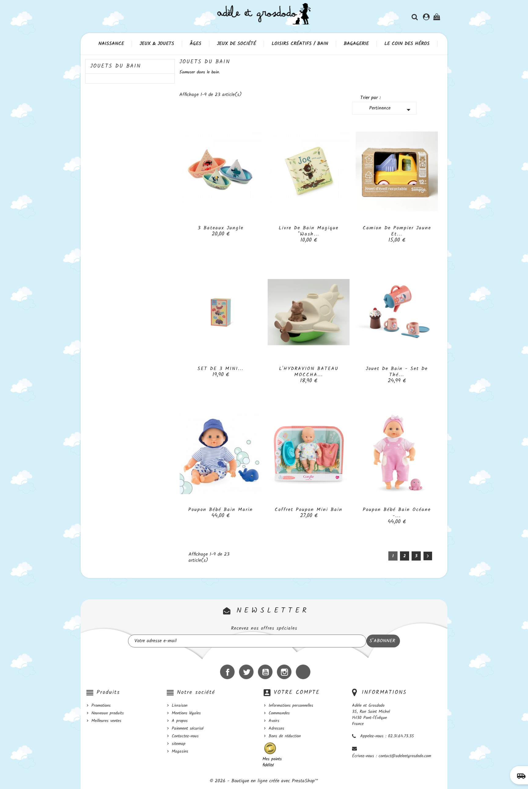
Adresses (276, 728)
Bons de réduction (285, 736)
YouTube (265, 672)
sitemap (178, 743)
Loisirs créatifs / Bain (300, 44)
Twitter (246, 672)
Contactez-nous (185, 736)
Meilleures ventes (106, 720)
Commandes (279, 713)
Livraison (179, 705)
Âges (195, 44)
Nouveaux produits (107, 713)
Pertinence (391, 109)
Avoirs (274, 720)
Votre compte (297, 692)
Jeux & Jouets (157, 44)
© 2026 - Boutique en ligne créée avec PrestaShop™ (264, 781)
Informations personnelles (291, 705)
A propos (180, 720)
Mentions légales (186, 713)
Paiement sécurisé (188, 728)
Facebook (227, 672)
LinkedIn (303, 672)
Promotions (101, 705)
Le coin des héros (407, 44)
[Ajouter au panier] (207, 231)
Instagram (284, 672)
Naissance (111, 44)
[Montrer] (221, 231)
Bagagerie (356, 44)
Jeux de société (236, 44)
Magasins (180, 751)
